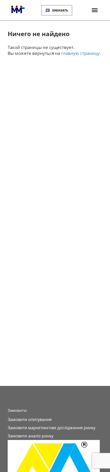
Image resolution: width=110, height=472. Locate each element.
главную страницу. (81, 53)
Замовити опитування (30, 419)
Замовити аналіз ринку (30, 436)
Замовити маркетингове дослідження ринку (51, 427)
